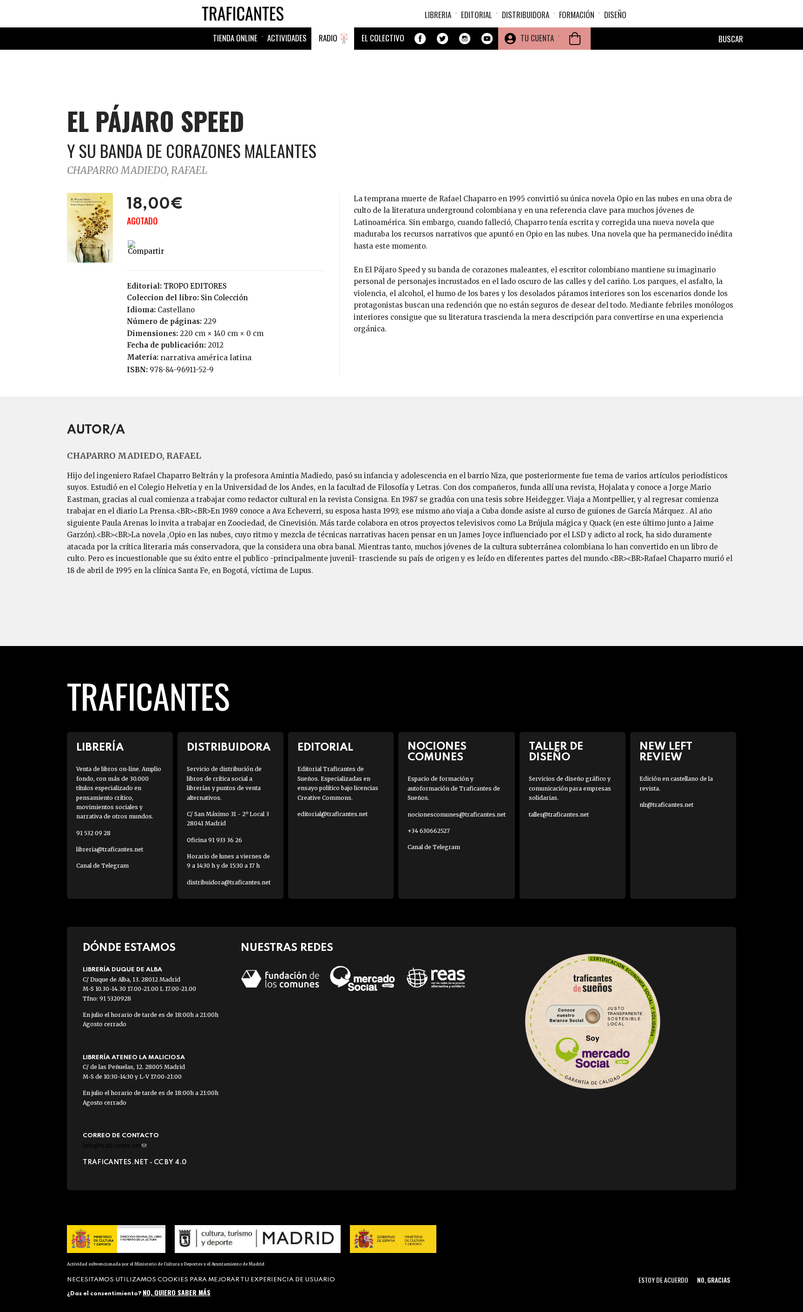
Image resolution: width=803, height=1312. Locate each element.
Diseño (615, 14)
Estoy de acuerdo (663, 1280)
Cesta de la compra (575, 38)
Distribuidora (525, 14)
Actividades (287, 38)
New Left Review (665, 752)
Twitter (442, 38)
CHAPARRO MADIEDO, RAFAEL (137, 170)
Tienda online (235, 38)
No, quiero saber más (177, 1292)
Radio (328, 38)
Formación (576, 14)
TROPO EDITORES (195, 286)
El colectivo (383, 38)
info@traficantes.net (114, 1145)
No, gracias (713, 1280)
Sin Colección (224, 297)
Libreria (438, 14)
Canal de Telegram (102, 865)
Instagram (465, 38)
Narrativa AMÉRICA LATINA (205, 357)
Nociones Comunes (437, 752)
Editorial (476, 14)
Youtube (487, 38)
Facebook (420, 38)
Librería (100, 747)
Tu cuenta (537, 38)
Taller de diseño (556, 752)
